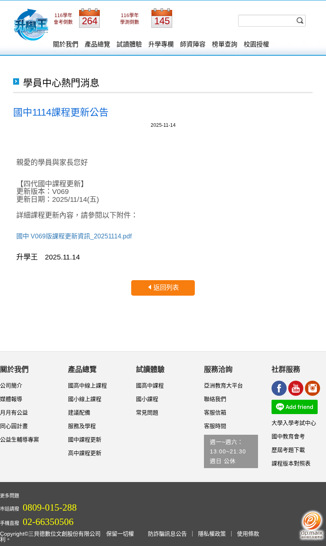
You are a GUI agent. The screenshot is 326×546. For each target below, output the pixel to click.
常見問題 (147, 412)
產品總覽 (97, 44)
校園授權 (256, 44)
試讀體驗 (129, 44)
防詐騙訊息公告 (167, 534)
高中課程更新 (84, 453)
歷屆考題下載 (288, 450)
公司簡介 (11, 385)
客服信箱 (215, 412)
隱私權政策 (212, 534)
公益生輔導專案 (19, 439)
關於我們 (65, 44)
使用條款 (248, 534)
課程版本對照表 (291, 463)
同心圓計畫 (14, 426)
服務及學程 (82, 426)
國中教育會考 (288, 436)
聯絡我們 (215, 399)
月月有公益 (14, 412)
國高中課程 (150, 385)
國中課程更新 (84, 439)
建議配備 (79, 412)
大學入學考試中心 (294, 423)
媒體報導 (11, 399)
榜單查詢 (224, 44)
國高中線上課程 (87, 385)
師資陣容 (193, 44)
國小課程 (147, 399)
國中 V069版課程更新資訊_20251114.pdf (74, 236)
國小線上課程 (84, 399)
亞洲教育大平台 (223, 385)
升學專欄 (161, 44)
